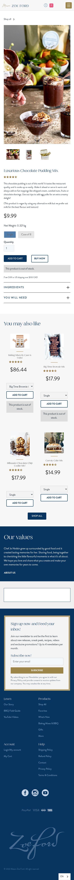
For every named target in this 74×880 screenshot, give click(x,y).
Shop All (37, 516)
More (41, 736)
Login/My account (12, 749)
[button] (69, 5)
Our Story (9, 704)
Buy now (39, 258)
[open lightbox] (37, 84)
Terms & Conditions (47, 775)
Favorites (42, 710)
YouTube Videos (11, 717)
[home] (17, 5)
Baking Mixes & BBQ (48, 723)
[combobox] (65, 876)
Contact (42, 762)
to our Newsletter (31, 677)
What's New (44, 717)
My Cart (8, 756)
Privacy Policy (45, 768)
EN (62, 876)
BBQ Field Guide (12, 710)
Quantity (9, 242)
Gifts (40, 729)
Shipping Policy (45, 749)
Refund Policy (44, 756)
